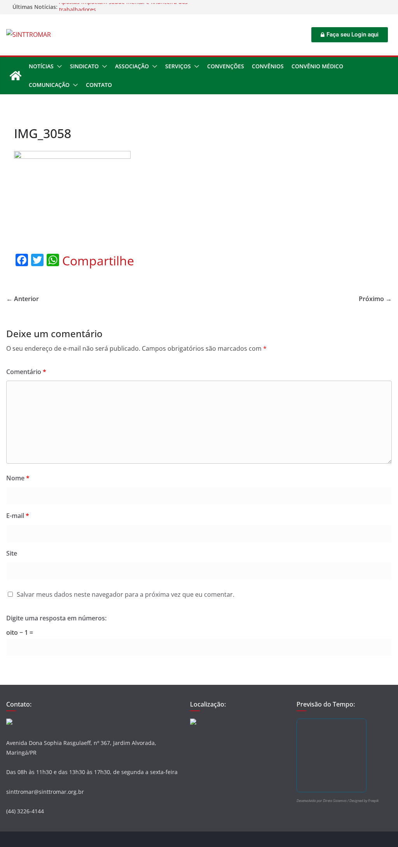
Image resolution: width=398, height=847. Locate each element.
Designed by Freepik (364, 800)
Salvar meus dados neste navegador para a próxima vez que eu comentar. (125, 594)
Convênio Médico (317, 66)
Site (11, 553)
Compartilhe (98, 261)
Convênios (268, 66)
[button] (58, 66)
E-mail (17, 515)
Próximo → (375, 298)
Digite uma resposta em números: (56, 618)
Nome (18, 478)
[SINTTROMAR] (15, 75)
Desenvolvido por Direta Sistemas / (323, 800)
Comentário (26, 371)
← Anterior (22, 298)
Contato (99, 84)
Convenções (225, 66)
